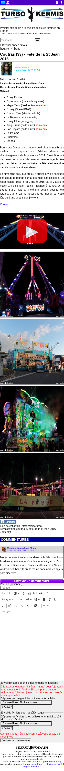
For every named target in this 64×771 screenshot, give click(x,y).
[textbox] (32, 648)
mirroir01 (26, 761)
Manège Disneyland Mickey (22, 548)
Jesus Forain (21, 67)
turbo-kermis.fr (55, 764)
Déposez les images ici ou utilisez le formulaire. (28, 698)
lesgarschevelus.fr (31, 766)
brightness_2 (57, 3)
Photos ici (5, 204)
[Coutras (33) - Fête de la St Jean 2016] (8, 523)
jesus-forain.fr (38, 764)
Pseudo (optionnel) (11, 584)
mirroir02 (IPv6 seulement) (47, 761)
